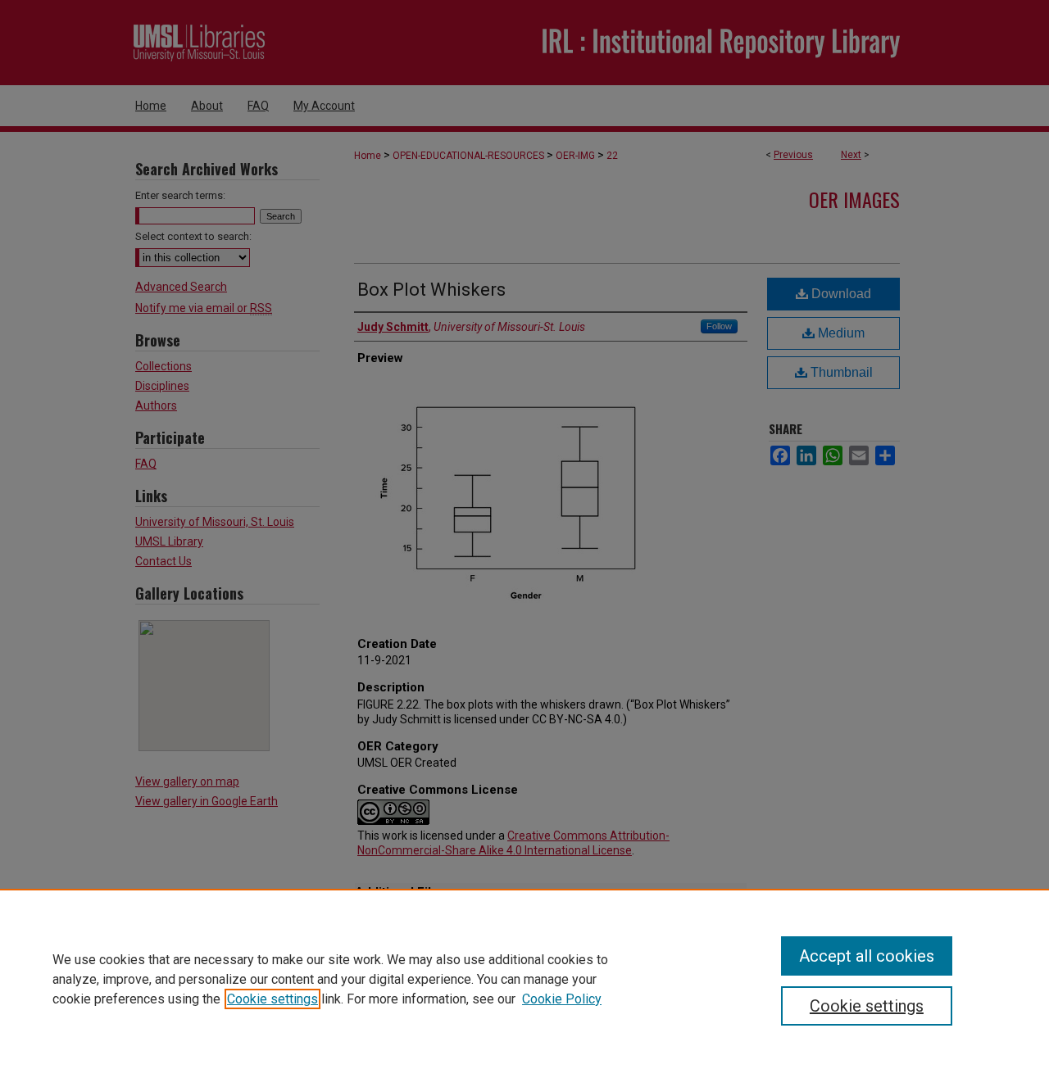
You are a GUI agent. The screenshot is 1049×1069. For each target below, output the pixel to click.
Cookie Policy (562, 999)
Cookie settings (272, 999)
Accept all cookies (866, 956)
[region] (524, 979)
